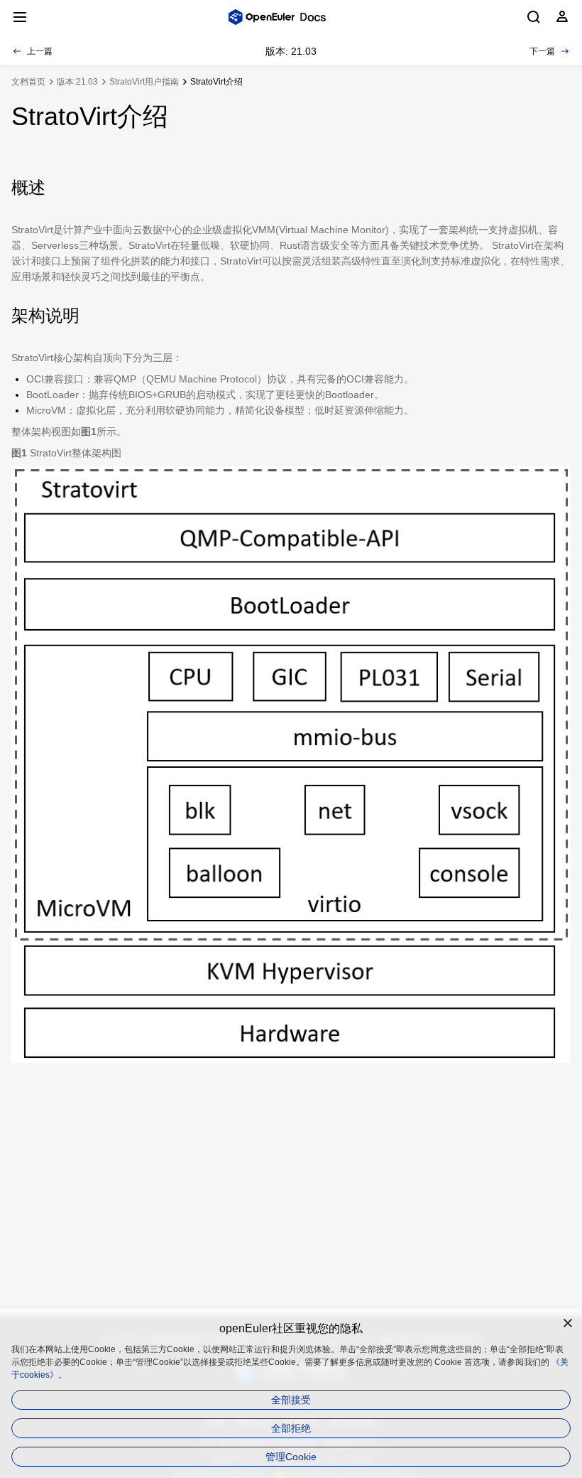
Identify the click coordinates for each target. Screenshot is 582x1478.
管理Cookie (291, 1456)
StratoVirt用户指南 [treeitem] (144, 82)
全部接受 (291, 1399)
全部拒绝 (291, 1428)
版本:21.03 (77, 82)
